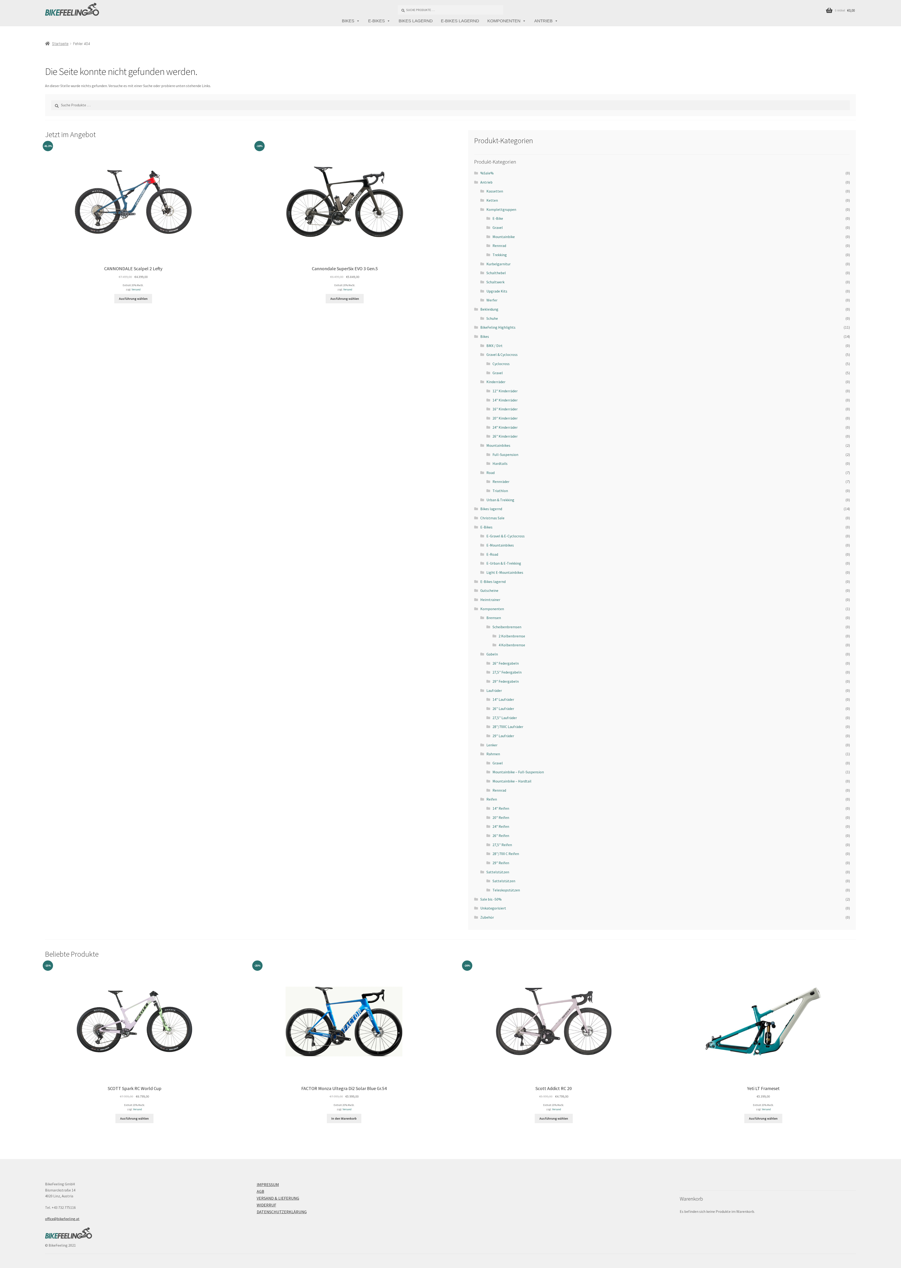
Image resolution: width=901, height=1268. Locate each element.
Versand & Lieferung (278, 1198)
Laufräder (494, 690)
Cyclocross (501, 363)
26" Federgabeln (505, 663)
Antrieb (543, 21)
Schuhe (492, 318)
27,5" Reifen (502, 844)
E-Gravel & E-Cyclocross (505, 536)
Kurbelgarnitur (498, 264)
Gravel (497, 227)
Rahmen (493, 754)
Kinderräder (495, 381)
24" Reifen (500, 826)
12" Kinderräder (505, 391)
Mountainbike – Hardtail (511, 781)
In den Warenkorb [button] (344, 1118)
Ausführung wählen (133, 299)
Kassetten (494, 191)
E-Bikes (376, 21)
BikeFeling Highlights (497, 327)
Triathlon (500, 490)
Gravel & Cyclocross (502, 354)
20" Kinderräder (505, 418)
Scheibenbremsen (506, 626)
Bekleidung (489, 309)
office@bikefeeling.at (62, 1218)
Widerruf (266, 1205)
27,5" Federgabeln (507, 672)
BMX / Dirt (494, 345)
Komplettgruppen (501, 209)
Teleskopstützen (506, 890)
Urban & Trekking (500, 499)
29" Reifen (500, 862)
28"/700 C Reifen (505, 853)
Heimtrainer (490, 599)
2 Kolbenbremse (512, 636)
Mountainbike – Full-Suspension (518, 772)
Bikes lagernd (416, 21)
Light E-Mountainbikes (504, 572)
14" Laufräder (503, 699)
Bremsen (493, 617)
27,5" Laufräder (504, 717)
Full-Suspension (505, 454)
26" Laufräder (503, 708)
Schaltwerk (495, 282)
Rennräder (500, 481)
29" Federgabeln (505, 681)
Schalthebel (496, 272)
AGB (260, 1191)
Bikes (348, 21)
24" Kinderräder (505, 427)
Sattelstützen (497, 872)
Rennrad (499, 245)
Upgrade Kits (496, 291)
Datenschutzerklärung (282, 1211)
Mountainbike (503, 236)
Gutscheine (489, 590)
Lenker (491, 745)
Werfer (491, 300)
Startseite (60, 43)
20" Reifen (500, 817)
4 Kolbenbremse (512, 645)
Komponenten (503, 21)
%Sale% (487, 173)
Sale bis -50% (491, 899)
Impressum (268, 1184)
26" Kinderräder (505, 436)
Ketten (492, 200)
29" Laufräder (503, 735)
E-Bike (497, 218)
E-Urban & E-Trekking (503, 563)
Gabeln (492, 654)
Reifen (491, 799)
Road (490, 472)
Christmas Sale (492, 518)
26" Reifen (500, 835)
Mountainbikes (498, 445)
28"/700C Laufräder (507, 726)
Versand (136, 289)
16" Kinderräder (505, 409)
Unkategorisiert (493, 908)
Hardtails (500, 463)
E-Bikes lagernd (460, 21)
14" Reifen (500, 808)
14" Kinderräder (505, 400)
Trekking (499, 254)
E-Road (492, 554)
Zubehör (487, 917)
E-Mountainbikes (500, 545)
